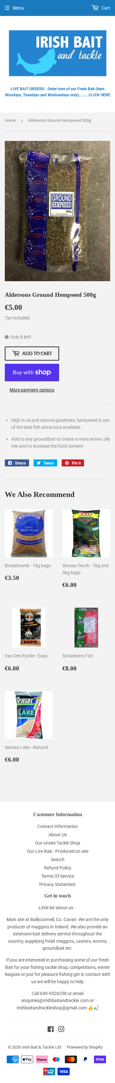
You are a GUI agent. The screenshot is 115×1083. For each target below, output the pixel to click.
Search (58, 859)
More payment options (32, 389)
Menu (18, 8)
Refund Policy (57, 867)
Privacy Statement (57, 884)
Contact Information (57, 826)
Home (10, 120)
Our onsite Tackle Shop (57, 842)
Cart (105, 8)
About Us (58, 834)
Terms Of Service (57, 876)
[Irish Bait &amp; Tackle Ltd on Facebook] (50, 1030)
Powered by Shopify (85, 1047)
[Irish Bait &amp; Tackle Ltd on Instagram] (61, 1030)
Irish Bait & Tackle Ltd (41, 1047)
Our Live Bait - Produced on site (57, 851)
